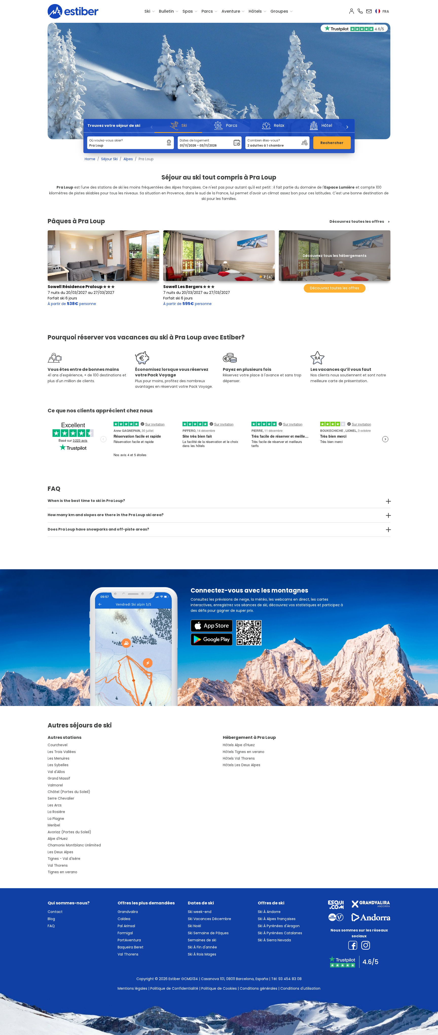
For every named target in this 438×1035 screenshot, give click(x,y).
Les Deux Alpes (60, 852)
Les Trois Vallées (62, 751)
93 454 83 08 (290, 978)
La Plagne (56, 818)
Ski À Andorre (269, 911)
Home (90, 158)
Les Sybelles (58, 765)
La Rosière (56, 811)
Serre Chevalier (61, 798)
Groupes (279, 11)
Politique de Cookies (219, 988)
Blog (51, 918)
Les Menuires (58, 758)
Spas (187, 11)
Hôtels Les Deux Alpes (241, 765)
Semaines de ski (202, 940)
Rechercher (331, 142)
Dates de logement (194, 140)
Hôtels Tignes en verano (243, 751)
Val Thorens (58, 865)
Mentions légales (132, 988)
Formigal (125, 933)
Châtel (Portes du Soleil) (69, 791)
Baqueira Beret (130, 947)
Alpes (128, 158)
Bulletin (166, 11)
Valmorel (55, 785)
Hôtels (255, 11)
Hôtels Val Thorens (239, 758)
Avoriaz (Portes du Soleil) (69, 832)
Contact (55, 911)
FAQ (51, 925)
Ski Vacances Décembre (209, 918)
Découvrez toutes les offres (357, 221)
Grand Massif (59, 778)
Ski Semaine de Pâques (208, 933)
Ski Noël (194, 925)
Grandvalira (128, 911)
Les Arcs (55, 805)
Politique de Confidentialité (174, 988)
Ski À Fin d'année (202, 947)
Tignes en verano (62, 872)
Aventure (231, 11)
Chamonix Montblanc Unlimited (74, 845)
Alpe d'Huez (58, 838)
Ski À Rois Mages (202, 954)
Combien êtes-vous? (263, 140)
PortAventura (129, 940)
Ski (147, 11)
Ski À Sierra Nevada (274, 940)
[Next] (347, 127)
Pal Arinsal (126, 925)
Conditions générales (258, 988)
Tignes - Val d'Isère (64, 858)
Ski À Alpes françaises (277, 918)
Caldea (124, 918)
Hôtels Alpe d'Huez (239, 745)
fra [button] (385, 11)
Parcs (207, 11)
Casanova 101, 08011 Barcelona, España (234, 978)
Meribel (54, 825)
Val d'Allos (56, 771)
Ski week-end (199, 911)
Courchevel (57, 745)
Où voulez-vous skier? (106, 140)
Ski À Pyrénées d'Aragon (279, 925)
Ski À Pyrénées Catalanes (280, 933)
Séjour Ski (109, 158)
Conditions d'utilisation (300, 988)
